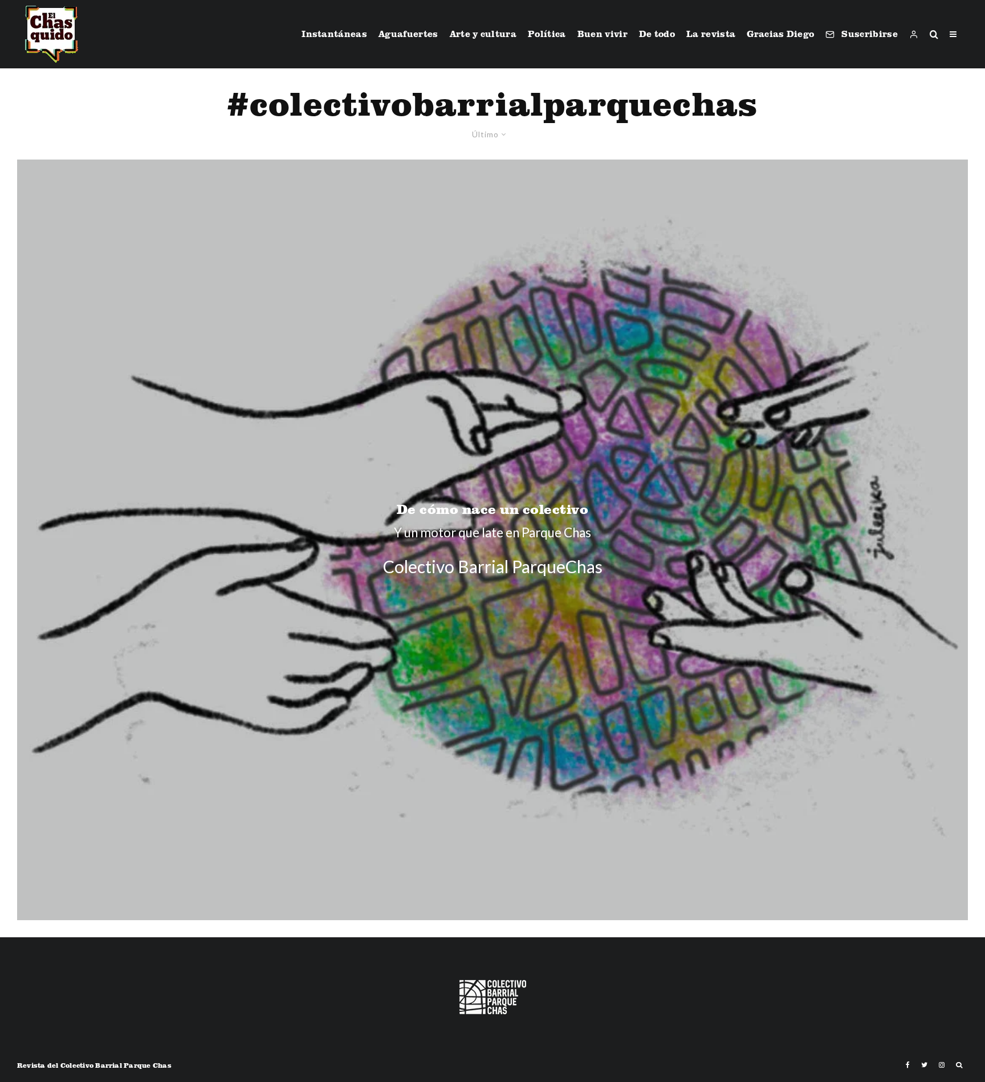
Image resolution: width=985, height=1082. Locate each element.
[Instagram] (941, 1064)
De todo (657, 33)
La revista (710, 33)
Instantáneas (334, 33)
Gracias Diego (780, 33)
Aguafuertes (408, 33)
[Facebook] (907, 1064)
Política (547, 33)
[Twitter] (924, 1064)
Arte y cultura (483, 33)
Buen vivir (602, 33)
